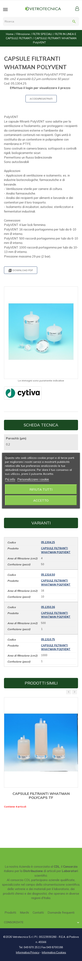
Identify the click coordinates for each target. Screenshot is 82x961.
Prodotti (10, 912)
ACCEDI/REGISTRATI (41, 98)
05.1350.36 (48, 607)
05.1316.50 (48, 574)
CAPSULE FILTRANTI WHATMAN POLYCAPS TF (41, 795)
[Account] (77, 8)
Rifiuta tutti (40, 489)
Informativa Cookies (54, 952)
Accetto (41, 500)
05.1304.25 (48, 542)
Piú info (10, 479)
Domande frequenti (61, 912)
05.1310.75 (48, 639)
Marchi (24, 912)
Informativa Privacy (27, 952)
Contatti (38, 912)
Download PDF (20, 270)
